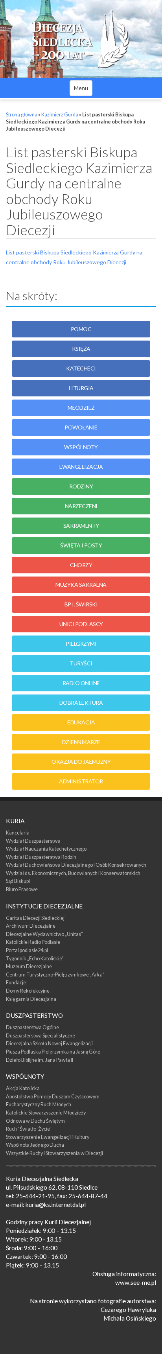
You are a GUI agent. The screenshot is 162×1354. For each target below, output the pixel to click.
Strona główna (21, 115)
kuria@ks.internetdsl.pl (56, 1204)
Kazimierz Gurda (59, 115)
